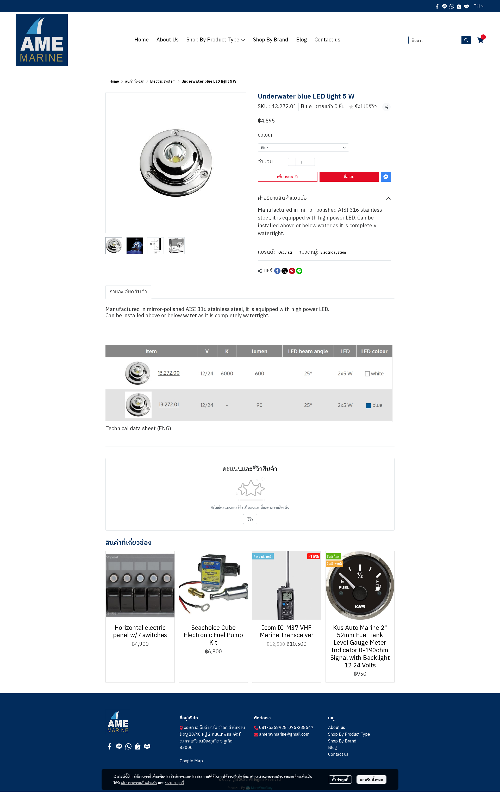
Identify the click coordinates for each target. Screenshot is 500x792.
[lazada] (466, 6)
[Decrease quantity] (292, 162)
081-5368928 (273, 727)
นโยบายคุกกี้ (174, 782)
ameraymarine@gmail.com (284, 734)
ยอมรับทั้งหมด (371, 779)
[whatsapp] (452, 6)
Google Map (191, 761)
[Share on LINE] (299, 271)
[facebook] (437, 6)
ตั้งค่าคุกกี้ (340, 779)
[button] (478, 6)
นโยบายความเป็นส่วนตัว (139, 782)
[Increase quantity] (311, 162)
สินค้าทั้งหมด (134, 81)
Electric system (163, 81)
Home (114, 81)
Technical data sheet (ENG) (138, 428)
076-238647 (301, 727)
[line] (444, 6)
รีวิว (250, 519)
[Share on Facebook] (277, 271)
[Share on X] (285, 271)
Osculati (285, 252)
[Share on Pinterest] (292, 271)
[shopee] (459, 6)
